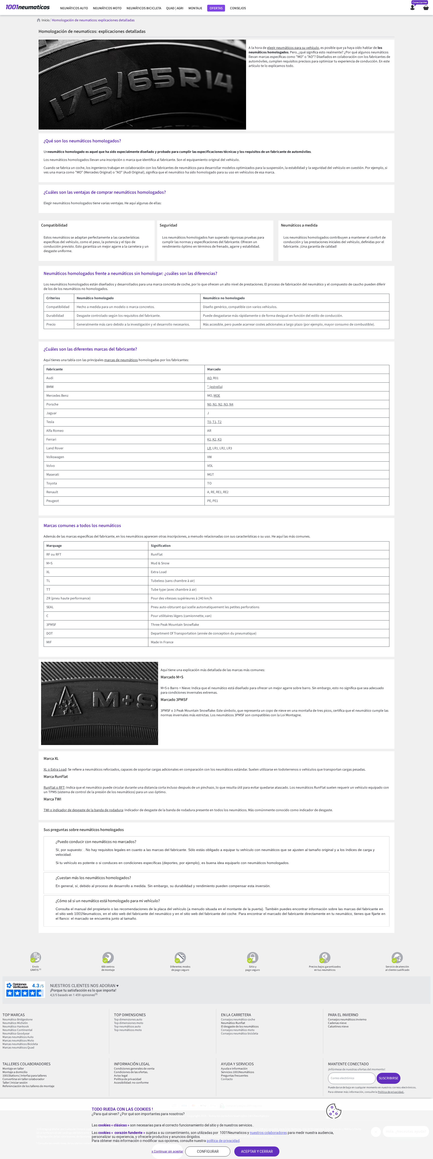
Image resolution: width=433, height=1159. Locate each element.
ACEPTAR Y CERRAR (257, 1151)
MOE (216, 395)
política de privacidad (223, 1141)
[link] (74, 8)
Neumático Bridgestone (18, 1019)
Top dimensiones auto (128, 1019)
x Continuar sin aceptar (167, 1151)
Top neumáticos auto (127, 1026)
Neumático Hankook (16, 1026)
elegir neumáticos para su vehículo (293, 47)
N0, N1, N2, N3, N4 (220, 404)
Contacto (227, 1079)
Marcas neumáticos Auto (18, 1037)
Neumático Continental (17, 1030)
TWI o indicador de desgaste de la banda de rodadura (83, 810)
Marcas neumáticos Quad (18, 1047)
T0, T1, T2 (214, 422)
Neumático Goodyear (16, 1033)
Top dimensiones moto (128, 1023)
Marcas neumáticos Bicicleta (20, 1044)
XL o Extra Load (55, 769)
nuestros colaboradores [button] (268, 1133)
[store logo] (28, 8)
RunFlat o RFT (54, 787)
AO (209, 378)
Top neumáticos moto (128, 1030)
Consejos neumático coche (238, 1019)
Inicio (46, 20)
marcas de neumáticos (121, 360)
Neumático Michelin (15, 1023)
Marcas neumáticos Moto (18, 1040)
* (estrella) (215, 386)
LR (209, 448)
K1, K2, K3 (214, 439)
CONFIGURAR (208, 1151)
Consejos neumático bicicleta (239, 1033)
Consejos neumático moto (238, 1030)
